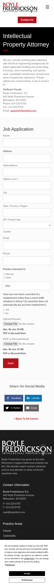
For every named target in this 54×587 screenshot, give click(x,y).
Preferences (27, 580)
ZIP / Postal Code (11, 219)
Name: (6, 135)
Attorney (10, 274)
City (5, 192)
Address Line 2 (10, 179)
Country (7, 231)
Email (6, 238)
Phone (6, 253)
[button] (27, 19)
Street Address (10, 165)
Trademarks (9, 535)
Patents (7, 530)
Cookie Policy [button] (29, 559)
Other (8, 277)
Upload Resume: (12, 319)
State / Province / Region (15, 206)
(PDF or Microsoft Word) (16, 339)
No (7, 313)
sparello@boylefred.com (23, 110)
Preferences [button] (10, 565)
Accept (27, 573)
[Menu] (47, 7)
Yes (7, 309)
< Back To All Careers (26, 418)
